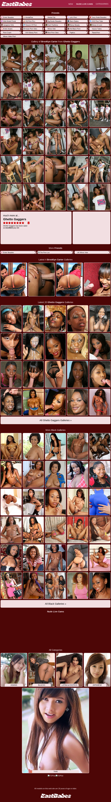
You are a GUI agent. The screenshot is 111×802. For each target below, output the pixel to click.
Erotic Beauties (8, 17)
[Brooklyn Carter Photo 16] (33, 141)
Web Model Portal (9, 21)
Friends (55, 13)
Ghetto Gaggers (71, 41)
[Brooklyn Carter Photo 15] (11, 141)
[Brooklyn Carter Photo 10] (11, 113)
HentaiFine (29, 17)
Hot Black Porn (75, 29)
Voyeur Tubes (97, 29)
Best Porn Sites (53, 32)
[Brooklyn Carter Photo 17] (55, 141)
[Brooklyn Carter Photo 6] (33, 85)
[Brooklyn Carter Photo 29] (99, 197)
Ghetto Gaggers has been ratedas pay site (15, 221)
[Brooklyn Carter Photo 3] (77, 57)
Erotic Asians (7, 29)
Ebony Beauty (75, 25)
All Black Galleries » (55, 603)
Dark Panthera (53, 25)
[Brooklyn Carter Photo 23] (77, 169)
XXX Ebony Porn (31, 32)
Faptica (72, 32)
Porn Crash (7, 32)
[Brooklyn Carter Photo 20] (11, 169)
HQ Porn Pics (30, 21)
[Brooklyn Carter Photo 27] (55, 197)
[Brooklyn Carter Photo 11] (33, 113)
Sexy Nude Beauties (99, 17)
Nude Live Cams (55, 611)
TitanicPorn (96, 32)
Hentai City (51, 17)
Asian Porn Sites (31, 29)
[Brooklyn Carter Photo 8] (77, 85)
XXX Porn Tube (97, 21)
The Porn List (45, 252)
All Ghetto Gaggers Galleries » (56, 420)
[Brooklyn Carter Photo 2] (55, 57)
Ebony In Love (97, 25)
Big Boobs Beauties (54, 21)
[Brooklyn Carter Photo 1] (33, 57)
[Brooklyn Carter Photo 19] (99, 141)
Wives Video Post (9, 36)
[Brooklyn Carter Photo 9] (99, 85)
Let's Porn (73, 17)
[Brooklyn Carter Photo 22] (55, 169)
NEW (70, 4)
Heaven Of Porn (31, 25)
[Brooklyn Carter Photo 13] (77, 113)
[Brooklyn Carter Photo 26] (33, 197)
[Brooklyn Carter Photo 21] (33, 169)
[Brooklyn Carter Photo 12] (55, 113)
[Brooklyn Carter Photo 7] (55, 85)
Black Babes (74, 21)
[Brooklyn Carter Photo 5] (11, 85)
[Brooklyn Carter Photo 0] (11, 57)
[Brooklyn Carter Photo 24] (99, 169)
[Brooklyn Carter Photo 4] (99, 57)
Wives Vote (52, 29)
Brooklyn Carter (49, 41)
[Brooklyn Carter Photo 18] (77, 141)
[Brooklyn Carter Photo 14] (99, 113)
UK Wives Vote (82, 252)
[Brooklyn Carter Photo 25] (11, 197)
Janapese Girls (8, 25)
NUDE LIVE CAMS (84, 4)
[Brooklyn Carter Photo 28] (77, 197)
